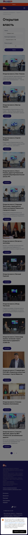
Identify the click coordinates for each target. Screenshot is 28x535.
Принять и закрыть (19, 531)
